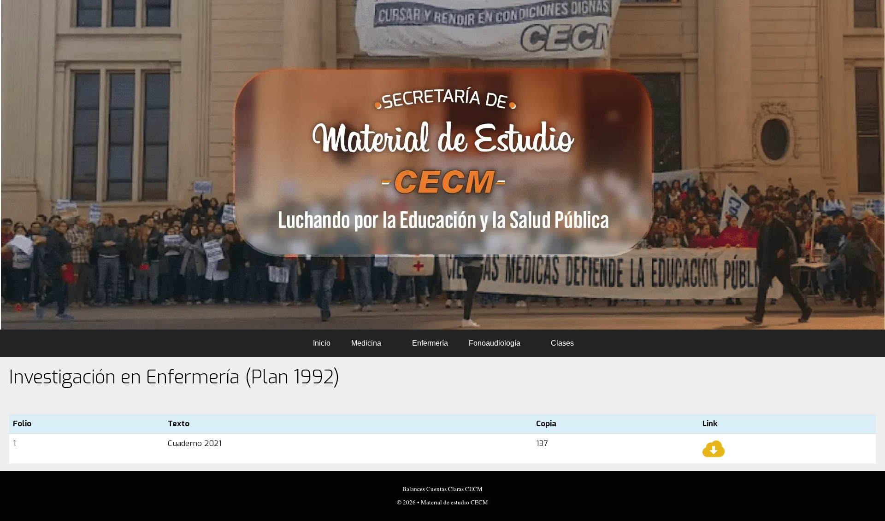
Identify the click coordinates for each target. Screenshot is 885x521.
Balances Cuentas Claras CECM (442, 489)
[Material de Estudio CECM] (443, 164)
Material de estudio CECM (454, 502)
